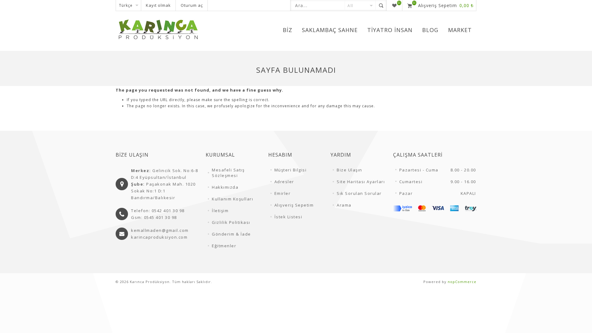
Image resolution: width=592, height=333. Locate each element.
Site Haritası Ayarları (361, 181)
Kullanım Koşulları (232, 199)
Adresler (284, 181)
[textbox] (317, 5)
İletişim (220, 210)
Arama (344, 205)
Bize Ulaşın (349, 170)
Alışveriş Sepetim (294, 205)
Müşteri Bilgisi (290, 170)
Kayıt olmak (158, 5)
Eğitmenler (224, 246)
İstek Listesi (288, 217)
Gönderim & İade (231, 234)
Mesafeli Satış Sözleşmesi (228, 172)
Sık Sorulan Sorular (359, 193)
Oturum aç (192, 5)
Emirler (282, 193)
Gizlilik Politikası (231, 222)
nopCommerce (462, 281)
